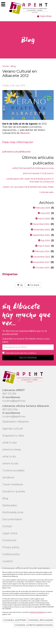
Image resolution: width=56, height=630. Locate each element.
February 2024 (41, 251)
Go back (34, 285)
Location (7, 561)
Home (5, 66)
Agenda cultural (12, 428)
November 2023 (41, 262)
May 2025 (45, 213)
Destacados (9, 505)
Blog (13, 66)
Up (21, 285)
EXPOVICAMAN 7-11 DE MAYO (38, 173)
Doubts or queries (13, 491)
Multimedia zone (12, 512)
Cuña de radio (46, 192)
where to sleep (11, 449)
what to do (9, 456)
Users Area (45, 16)
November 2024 (41, 229)
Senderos (8, 477)
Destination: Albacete (15, 421)
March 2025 (43, 218)
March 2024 (43, 246)
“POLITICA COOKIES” (37, 612)
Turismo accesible (13, 470)
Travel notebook (12, 484)
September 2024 (41, 235)
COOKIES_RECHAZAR (40, 620)
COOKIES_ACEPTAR (14, 620)
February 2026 (42, 207)
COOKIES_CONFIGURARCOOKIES (34, 625)
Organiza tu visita (13, 435)
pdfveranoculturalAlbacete (16, 151)
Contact (7, 526)
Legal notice (10, 533)
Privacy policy (10, 547)
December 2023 (41, 256)
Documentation (12, 519)
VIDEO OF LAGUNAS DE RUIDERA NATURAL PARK (28, 187)
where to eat (10, 463)
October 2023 (42, 267)
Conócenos (9, 540)
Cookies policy (11, 554)
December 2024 (40, 224)
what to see (9, 442)
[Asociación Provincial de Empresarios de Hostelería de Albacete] (28, 8)
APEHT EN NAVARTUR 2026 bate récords (33, 168)
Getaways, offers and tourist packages (25, 568)
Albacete (25, 133)
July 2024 (45, 240)
